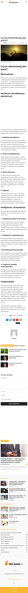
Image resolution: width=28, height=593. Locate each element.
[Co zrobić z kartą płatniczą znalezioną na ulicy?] (4, 516)
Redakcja (5, 42)
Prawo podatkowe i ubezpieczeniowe (9, 547)
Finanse (2, 550)
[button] (26, 2)
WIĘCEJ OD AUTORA (20, 345)
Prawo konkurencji (5, 552)
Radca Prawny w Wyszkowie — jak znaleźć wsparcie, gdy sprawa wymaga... (17, 497)
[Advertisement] (14, 18)
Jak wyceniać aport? (13, 521)
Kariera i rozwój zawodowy (7, 539)
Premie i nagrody (5, 543)
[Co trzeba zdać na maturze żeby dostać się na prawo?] (4, 351)
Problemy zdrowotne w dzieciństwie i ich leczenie (12, 545)
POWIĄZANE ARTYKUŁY (7, 345)
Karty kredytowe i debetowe (7, 537)
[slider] (5, 315)
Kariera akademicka (5, 541)
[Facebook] (14, 583)
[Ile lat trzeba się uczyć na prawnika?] (4, 364)
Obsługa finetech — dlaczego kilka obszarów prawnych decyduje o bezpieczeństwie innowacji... (13, 460)
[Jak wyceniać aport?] (4, 523)
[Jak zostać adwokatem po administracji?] (4, 357)
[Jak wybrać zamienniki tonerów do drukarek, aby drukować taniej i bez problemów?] (4, 490)
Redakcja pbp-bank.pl (5, 464)
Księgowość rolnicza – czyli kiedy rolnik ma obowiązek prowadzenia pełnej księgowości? (17, 509)
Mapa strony (14, 588)
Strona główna (4, 34)
